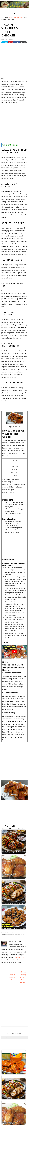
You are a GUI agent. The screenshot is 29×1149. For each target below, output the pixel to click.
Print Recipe (15, 426)
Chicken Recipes (10, 932)
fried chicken (21, 934)
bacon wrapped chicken (12, 934)
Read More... (19, 957)
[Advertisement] (14, 61)
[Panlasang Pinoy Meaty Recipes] (14, 8)
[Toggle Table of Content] (21, 145)
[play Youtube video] (14, 651)
